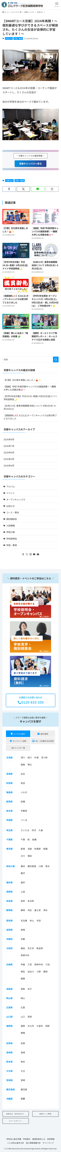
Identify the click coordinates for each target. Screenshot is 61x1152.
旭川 (30, 757)
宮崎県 (9, 1080)
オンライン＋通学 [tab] (19, 741)
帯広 (30, 764)
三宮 (30, 964)
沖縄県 (9, 1098)
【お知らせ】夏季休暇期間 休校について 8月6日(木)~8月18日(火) (30, 407)
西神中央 (38, 964)
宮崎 (23, 1080)
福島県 (9, 792)
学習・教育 (18, 38)
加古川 (31, 971)
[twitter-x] (26, 554)
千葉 (23, 839)
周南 (30, 1016)
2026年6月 (9, 452)
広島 (23, 1007)
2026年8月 (9, 439)
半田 (38, 920)
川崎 (41, 866)
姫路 (23, 978)
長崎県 (9, 1052)
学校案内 (26, 1139)
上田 (23, 891)
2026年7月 (9, 445)
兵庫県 (9, 964)
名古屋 (24, 920)
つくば (24, 819)
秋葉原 (37, 848)
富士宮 (37, 910)
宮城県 (9, 773)
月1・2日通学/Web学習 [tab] (44, 741)
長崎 (23, 1052)
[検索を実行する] (56, 359)
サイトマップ (48, 1142)
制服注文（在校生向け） (15, 1114)
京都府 (9, 938)
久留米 (39, 1025)
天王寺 (31, 948)
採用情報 (50, 1139)
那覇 (23, 1098)
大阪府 (9, 948)
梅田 (23, 948)
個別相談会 (11, 518)
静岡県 (9, 910)
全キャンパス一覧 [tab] (18, 748)
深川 (23, 757)
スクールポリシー (15, 1121)
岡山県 (9, 998)
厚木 (47, 866)
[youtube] (34, 554)
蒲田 (30, 855)
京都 (23, 938)
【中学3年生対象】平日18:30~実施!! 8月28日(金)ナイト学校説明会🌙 (30, 398)
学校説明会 (11, 538)
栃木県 (9, 810)
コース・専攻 (12, 512)
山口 (23, 1016)
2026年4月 (9, 465)
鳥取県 (9, 988)
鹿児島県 (10, 1089)
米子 (30, 988)
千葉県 (9, 839)
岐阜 (23, 900)
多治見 (31, 900)
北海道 (9, 757)
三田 (47, 964)
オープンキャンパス (15, 499)
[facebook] (23, 554)
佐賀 (23, 1043)
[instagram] (30, 554)
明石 (23, 971)
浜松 (30, 910)
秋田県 (9, 783)
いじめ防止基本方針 (15, 1142)
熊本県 (9, 1061)
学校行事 (10, 532)
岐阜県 (9, 900)
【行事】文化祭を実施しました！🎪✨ (22, 379)
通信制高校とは (38, 1139)
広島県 (9, 1007)
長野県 (9, 891)
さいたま (25, 830)
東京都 (9, 848)
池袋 (30, 848)
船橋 (34, 839)
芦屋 (23, 964)
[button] (57, 4)
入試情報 (10, 525)
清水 (45, 910)
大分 (23, 1070)
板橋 (45, 848)
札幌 (36, 757)
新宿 (23, 848)
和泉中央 (25, 955)
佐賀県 (9, 1043)
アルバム (10, 486)
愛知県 (9, 920)
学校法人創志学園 (13, 1139)
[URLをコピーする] (52, 189)
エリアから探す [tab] (19, 734)
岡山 (23, 998)
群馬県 (9, 801)
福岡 (23, 1025)
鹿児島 (24, 1089)
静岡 (23, 910)
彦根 (23, 929)
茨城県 (9, 819)
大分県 (9, 1070)
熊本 (23, 1061)
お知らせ (9, 38)
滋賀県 (9, 929)
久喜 (41, 830)
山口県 (9, 1016)
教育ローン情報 (45, 1114)
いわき (24, 792)
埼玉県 (9, 830)
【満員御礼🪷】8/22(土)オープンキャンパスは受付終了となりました (30, 417)
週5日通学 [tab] (44, 734)
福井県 (9, 882)
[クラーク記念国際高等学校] (22, 4)
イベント (10, 492)
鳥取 (23, 988)
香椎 (23, 1032)
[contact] (37, 554)
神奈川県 (10, 866)
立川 (23, 855)
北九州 (31, 1025)
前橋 (23, 801)
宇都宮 (24, 810)
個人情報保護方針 (33, 1142)
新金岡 (39, 948)
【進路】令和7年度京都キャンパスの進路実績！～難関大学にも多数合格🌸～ (30, 388)
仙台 (23, 773)
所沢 (34, 830)
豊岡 (45, 971)
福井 (23, 882)
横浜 (23, 866)
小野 (38, 971)
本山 (32, 920)
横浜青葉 (32, 866)
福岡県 (9, 1025)
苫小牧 (44, 757)
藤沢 (23, 873)
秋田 (23, 783)
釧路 (23, 764)
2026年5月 (9, 458)
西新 (47, 1025)
